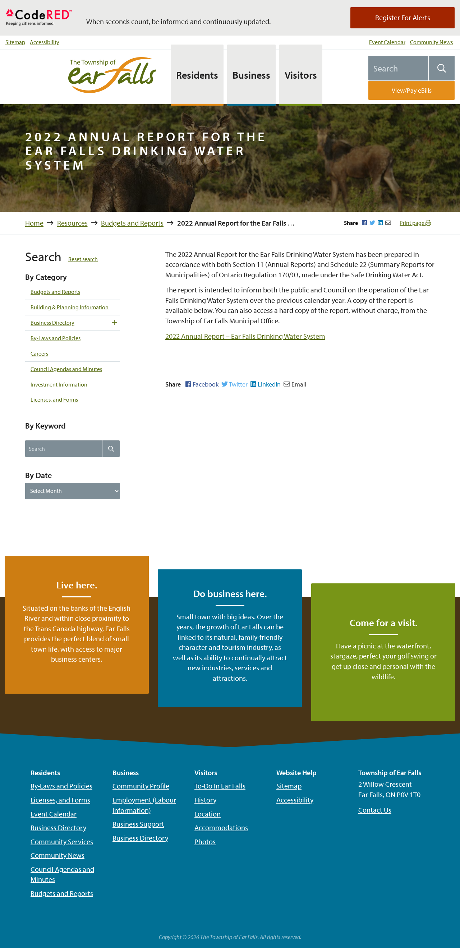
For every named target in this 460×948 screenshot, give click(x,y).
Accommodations (221, 827)
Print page (413, 222)
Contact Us (374, 809)
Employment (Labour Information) (144, 805)
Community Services (62, 841)
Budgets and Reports (132, 222)
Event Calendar (387, 42)
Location (207, 813)
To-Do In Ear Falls (219, 785)
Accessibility (44, 42)
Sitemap (15, 42)
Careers (39, 353)
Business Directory (52, 322)
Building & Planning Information (70, 307)
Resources (72, 222)
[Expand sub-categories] (114, 322)
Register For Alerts (402, 17)
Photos (205, 841)
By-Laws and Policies (55, 338)
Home (34, 222)
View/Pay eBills (412, 90)
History (205, 799)
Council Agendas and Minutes (66, 369)
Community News (431, 42)
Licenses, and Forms (54, 399)
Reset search (83, 259)
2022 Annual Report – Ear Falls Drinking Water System (245, 336)
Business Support (138, 823)
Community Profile (140, 785)
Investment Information (59, 384)
